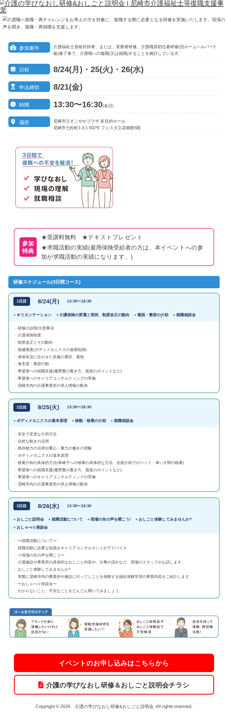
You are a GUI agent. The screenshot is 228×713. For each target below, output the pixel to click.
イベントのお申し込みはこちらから (114, 663)
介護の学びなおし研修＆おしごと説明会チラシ (118, 685)
